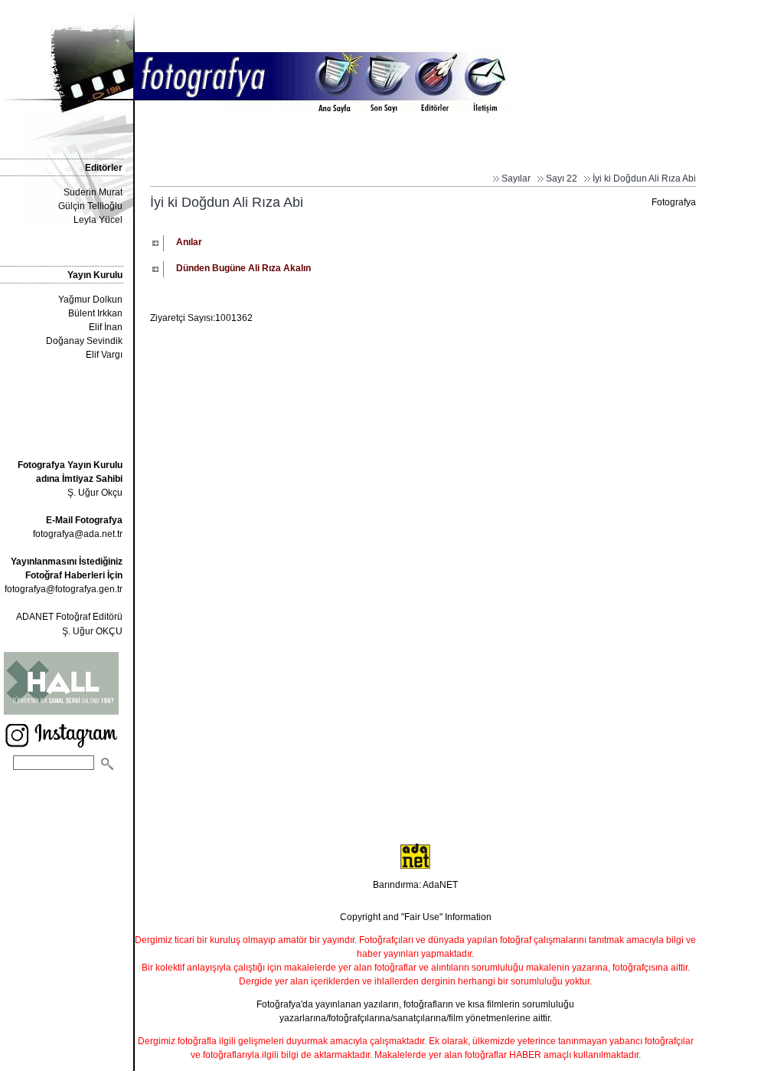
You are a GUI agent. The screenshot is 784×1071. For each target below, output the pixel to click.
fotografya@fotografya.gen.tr (63, 589)
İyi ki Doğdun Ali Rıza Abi (644, 178)
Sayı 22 (561, 178)
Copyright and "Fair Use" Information (416, 917)
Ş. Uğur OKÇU (92, 631)
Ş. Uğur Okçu (70, 479)
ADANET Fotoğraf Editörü (69, 616)
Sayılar (516, 178)
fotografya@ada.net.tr (77, 534)
